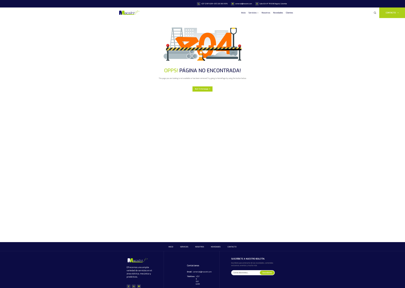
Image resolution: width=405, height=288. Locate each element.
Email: (189, 272)
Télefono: (191, 276)
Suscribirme (267, 273)
